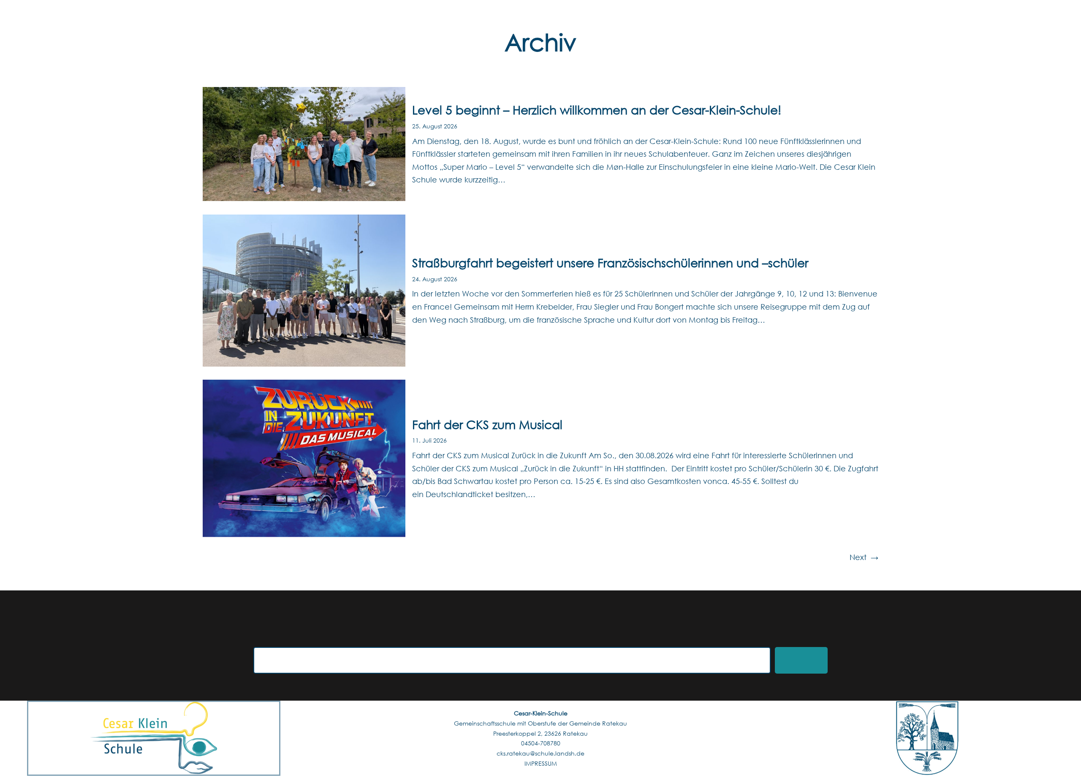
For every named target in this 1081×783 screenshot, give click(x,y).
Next (864, 557)
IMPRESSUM (540, 763)
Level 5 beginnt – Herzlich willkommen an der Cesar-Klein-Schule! (596, 109)
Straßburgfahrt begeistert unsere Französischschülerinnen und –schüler (610, 262)
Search (801, 660)
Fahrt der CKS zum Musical (487, 424)
